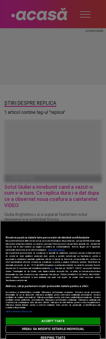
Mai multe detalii (56, 250)
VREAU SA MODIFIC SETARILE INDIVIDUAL (53, 329)
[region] (53, 280)
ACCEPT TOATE (53, 321)
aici (52, 268)
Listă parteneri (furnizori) (19, 311)
